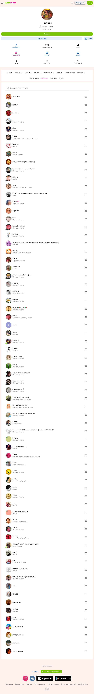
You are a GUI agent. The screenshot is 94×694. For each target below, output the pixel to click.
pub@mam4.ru (83, 684)
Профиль (10, 73)
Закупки (59, 73)
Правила (29, 684)
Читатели (44, 78)
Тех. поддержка (40, 684)
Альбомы (37, 73)
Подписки (53, 78)
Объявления (49, 73)
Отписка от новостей (68, 684)
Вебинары (81, 73)
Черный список (53, 684)
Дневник (28, 73)
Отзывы (18, 73)
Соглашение (19, 684)
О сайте (35, 671)
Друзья (61, 78)
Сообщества (70, 73)
